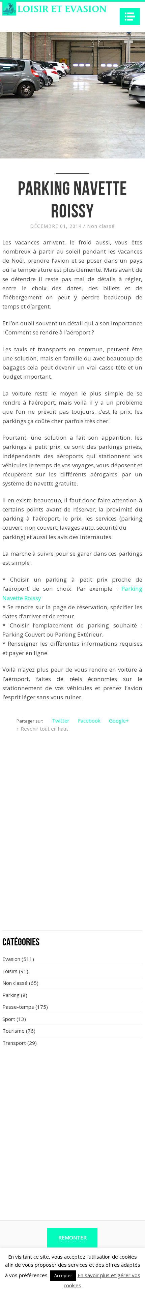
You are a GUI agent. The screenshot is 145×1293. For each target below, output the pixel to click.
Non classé (101, 226)
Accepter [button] (63, 1275)
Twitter (60, 720)
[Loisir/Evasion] (56, 9)
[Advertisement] (72, 850)
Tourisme (13, 1030)
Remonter (72, 1237)
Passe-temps (18, 1006)
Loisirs (10, 971)
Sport (8, 1019)
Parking (11, 995)
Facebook (89, 720)
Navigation (130, 16)
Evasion (11, 959)
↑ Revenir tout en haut (42, 728)
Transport (14, 1042)
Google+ (119, 720)
